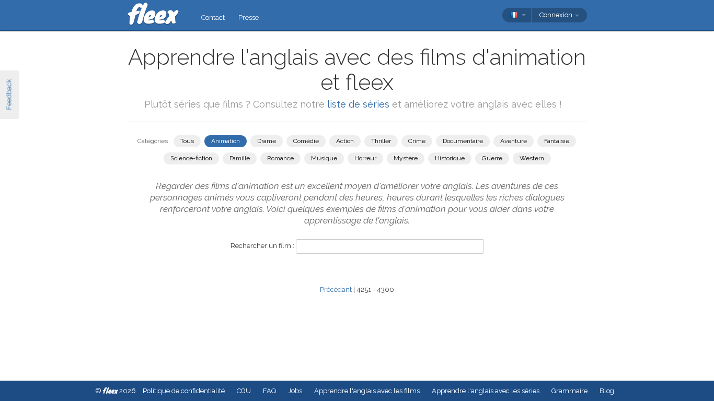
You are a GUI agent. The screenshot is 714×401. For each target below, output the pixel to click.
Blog (607, 391)
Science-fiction (191, 158)
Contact (213, 17)
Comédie (306, 141)
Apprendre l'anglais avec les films (367, 391)
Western (532, 158)
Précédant (336, 289)
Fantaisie (556, 141)
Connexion (556, 15)
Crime (416, 141)
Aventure (513, 141)
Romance (280, 158)
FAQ (269, 391)
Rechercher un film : (262, 246)
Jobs (295, 391)
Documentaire (463, 141)
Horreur (365, 158)
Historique (450, 158)
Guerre (492, 158)
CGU (244, 391)
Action (345, 141)
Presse (248, 17)
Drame (266, 141)
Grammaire (569, 391)
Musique (324, 158)
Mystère (406, 158)
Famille (239, 158)
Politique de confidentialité (184, 391)
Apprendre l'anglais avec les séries (485, 391)
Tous (187, 141)
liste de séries (358, 104)
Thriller (381, 141)
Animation (225, 141)
